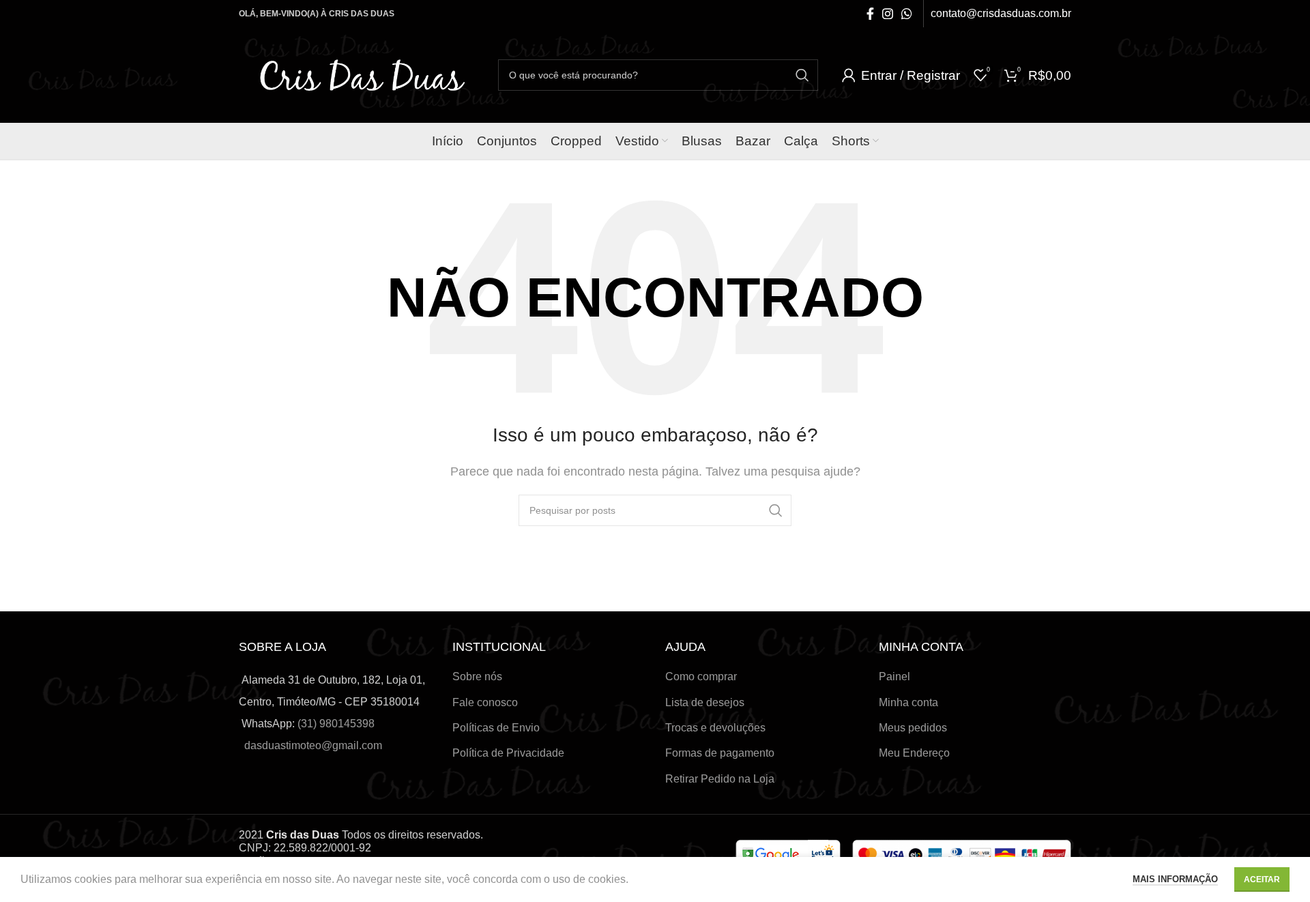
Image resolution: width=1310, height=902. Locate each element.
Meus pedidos (913, 727)
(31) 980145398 (336, 723)
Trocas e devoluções (715, 727)
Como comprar (701, 676)
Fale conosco (485, 702)
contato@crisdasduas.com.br (1001, 13)
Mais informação (1175, 879)
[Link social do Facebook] (870, 13)
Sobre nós (477, 676)
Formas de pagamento (719, 753)
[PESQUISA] (802, 75)
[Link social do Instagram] (887, 13)
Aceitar (1262, 879)
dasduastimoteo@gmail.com (313, 745)
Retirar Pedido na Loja (719, 779)
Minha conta (908, 702)
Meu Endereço (914, 753)
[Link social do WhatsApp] (906, 13)
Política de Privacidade (508, 753)
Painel (894, 676)
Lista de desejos (704, 702)
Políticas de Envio (496, 727)
